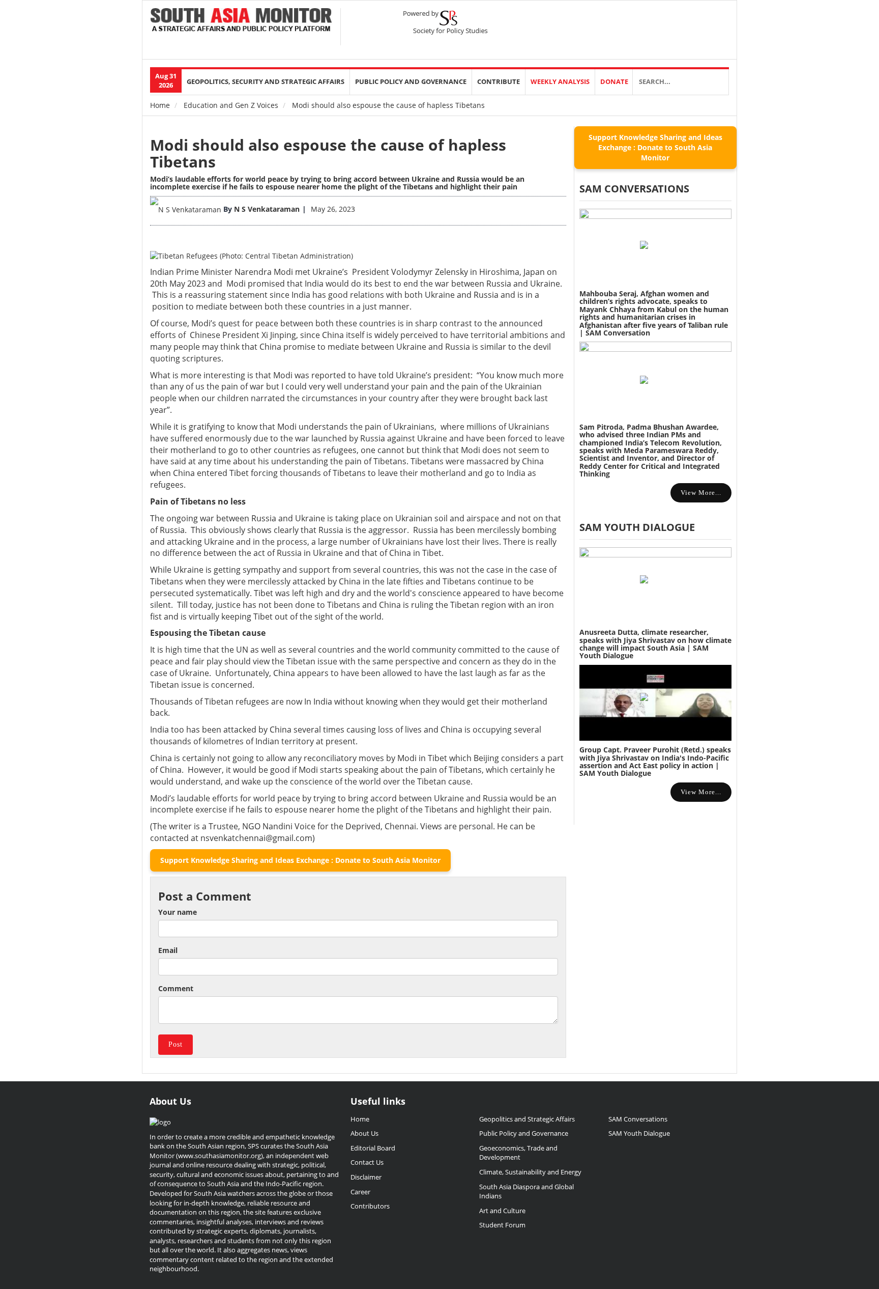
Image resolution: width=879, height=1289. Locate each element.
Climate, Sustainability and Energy (530, 1171)
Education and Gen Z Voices (231, 105)
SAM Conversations (637, 1119)
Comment (175, 988)
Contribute (498, 81)
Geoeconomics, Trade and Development (518, 1152)
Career (360, 1191)
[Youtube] (699, 21)
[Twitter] (647, 21)
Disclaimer (366, 1177)
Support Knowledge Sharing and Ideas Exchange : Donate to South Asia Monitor (300, 860)
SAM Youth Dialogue (637, 527)
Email (168, 950)
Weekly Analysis (560, 81)
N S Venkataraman (267, 209)
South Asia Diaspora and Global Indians (526, 1191)
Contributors (370, 1206)
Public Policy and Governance (410, 81)
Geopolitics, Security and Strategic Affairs (265, 81)
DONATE (614, 81)
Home (160, 105)
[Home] (241, 21)
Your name (177, 912)
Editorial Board (372, 1148)
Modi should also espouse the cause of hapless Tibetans (328, 153)
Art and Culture (502, 1210)
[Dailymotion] (716, 21)
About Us (364, 1133)
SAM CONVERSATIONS (634, 188)
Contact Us (367, 1162)
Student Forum (502, 1224)
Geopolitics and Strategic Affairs (527, 1119)
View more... (701, 492)
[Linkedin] (681, 21)
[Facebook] (664, 21)
